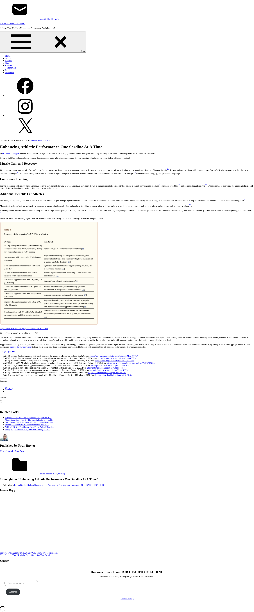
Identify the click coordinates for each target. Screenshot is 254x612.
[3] (135, 172)
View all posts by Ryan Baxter (12, 451)
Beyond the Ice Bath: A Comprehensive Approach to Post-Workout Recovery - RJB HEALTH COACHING (59, 485)
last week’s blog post (11, 153)
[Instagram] (25, 115)
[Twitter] (25, 136)
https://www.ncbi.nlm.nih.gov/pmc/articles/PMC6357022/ (24, 328)
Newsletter (9, 72)
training (61, 474)
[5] (179, 184)
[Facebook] (25, 95)
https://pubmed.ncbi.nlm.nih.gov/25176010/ (109, 365)
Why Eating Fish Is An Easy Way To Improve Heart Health (29, 553)
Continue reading (127, 599)
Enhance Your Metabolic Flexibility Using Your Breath (25, 555)
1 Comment (45, 140)
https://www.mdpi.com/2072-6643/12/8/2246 (114, 361)
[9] (1, 212)
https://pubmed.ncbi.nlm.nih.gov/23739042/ (113, 375)
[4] (159, 184)
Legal (7, 70)
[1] (168, 169)
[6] (206, 184)
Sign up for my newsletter (21, 347)
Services (8, 61)
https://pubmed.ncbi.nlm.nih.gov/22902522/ (108, 370)
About (8, 58)
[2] (18, 172)
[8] (190, 204)
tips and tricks (51, 474)
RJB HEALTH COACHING (12, 24)
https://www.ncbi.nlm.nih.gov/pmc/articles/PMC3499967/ (114, 356)
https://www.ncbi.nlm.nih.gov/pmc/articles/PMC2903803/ (131, 363)
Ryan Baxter (34, 140)
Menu (82, 51)
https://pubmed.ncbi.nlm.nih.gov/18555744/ (105, 368)
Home (7, 56)
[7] (245, 199)
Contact (8, 65)
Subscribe (13, 592)
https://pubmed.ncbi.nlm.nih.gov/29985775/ (116, 358)
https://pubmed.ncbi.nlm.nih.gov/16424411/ (106, 372)
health (42, 474)
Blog (7, 63)
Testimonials (10, 68)
